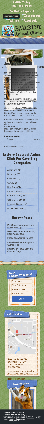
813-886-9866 (14, 367)
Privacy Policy (38, 416)
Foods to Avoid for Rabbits (20, 238)
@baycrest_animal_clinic (25, 129)
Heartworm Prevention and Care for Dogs (20, 250)
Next (37, 139)
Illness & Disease (15, 204)
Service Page (10, 113)
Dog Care (12, 187)
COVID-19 (12, 183)
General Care (14, 195)
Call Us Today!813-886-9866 (22, 4)
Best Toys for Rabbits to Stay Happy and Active (21, 232)
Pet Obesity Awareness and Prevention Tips (20, 226)
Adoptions (12, 170)
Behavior (11, 174)
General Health (14, 200)
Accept (30, 417)
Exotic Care (13, 191)
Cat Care (11, 178)
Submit (22, 299)
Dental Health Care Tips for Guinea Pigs (20, 243)
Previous (9, 139)
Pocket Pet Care (15, 208)
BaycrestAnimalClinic (23, 131)
